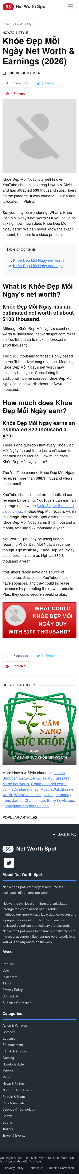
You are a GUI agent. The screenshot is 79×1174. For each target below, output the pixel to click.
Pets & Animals (13, 1103)
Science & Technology (19, 1109)
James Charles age (28, 800)
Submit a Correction (17, 1002)
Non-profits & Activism (19, 1090)
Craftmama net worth (49, 783)
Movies (8, 1070)
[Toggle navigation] (70, 6)
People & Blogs (14, 1096)
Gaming (8, 1057)
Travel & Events (14, 1135)
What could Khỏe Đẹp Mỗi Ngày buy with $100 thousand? (40, 620)
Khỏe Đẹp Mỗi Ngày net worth (38, 260)
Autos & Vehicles (15, 1025)
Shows (7, 1115)
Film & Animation (15, 1051)
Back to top (66, 834)
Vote (6, 970)
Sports (7, 1122)
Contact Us (11, 996)
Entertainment (13, 1044)
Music (7, 1077)
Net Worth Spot (31, 6)
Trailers (8, 1128)
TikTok (7, 983)
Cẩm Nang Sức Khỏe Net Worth (39, 757)
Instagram (10, 976)
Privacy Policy (13, 989)
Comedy (9, 1031)
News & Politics (14, 1083)
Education (10, 1038)
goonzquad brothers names (26, 805)
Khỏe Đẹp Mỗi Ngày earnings (38, 265)
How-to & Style (13, 1064)
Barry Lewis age (60, 800)
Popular (8, 963)
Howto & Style (24, 24)
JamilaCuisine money (20, 789)
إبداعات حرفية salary (36, 778)
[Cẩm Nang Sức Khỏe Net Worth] (39, 728)
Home (7, 24)
